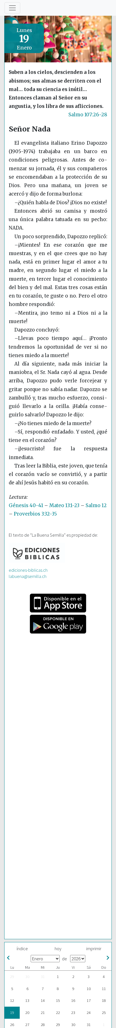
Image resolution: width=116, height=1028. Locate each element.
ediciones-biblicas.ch (28, 570)
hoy (58, 948)
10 (89, 988)
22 (58, 1012)
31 (43, 976)
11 (104, 988)
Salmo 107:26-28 (87, 115)
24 (89, 1012)
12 (12, 1000)
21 (43, 1012)
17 (89, 1000)
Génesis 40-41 (26, 505)
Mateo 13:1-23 (64, 505)
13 (27, 1000)
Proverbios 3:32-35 (35, 514)
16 (73, 1000)
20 (27, 1012)
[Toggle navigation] (12, 7)
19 (12, 1012)
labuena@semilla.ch (27, 576)
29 (12, 976)
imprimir (93, 948)
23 (73, 1012)
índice (22, 948)
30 (27, 976)
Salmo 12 (96, 505)
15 (58, 1000)
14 (43, 1000)
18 (104, 1000)
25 (104, 1012)
